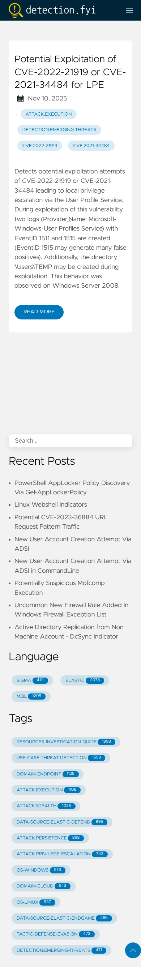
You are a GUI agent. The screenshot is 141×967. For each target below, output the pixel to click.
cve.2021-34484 (91, 145)
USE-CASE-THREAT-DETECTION (59, 758)
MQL (29, 696)
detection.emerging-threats (59, 130)
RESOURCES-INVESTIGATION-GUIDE (64, 742)
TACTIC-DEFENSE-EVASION (53, 934)
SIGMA (30, 680)
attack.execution (49, 114)
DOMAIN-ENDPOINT (45, 774)
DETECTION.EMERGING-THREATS (59, 950)
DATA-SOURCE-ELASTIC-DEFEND (60, 822)
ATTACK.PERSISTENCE (48, 838)
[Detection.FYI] (62, 10)
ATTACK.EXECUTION (46, 790)
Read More (39, 311)
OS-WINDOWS (39, 870)
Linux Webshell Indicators (50, 505)
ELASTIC (82, 680)
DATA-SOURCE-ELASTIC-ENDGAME (62, 918)
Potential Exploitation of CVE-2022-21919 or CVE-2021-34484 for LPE (70, 72)
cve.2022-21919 (39, 145)
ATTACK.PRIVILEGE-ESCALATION (60, 854)
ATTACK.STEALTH (44, 806)
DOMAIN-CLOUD (41, 886)
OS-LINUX (34, 902)
